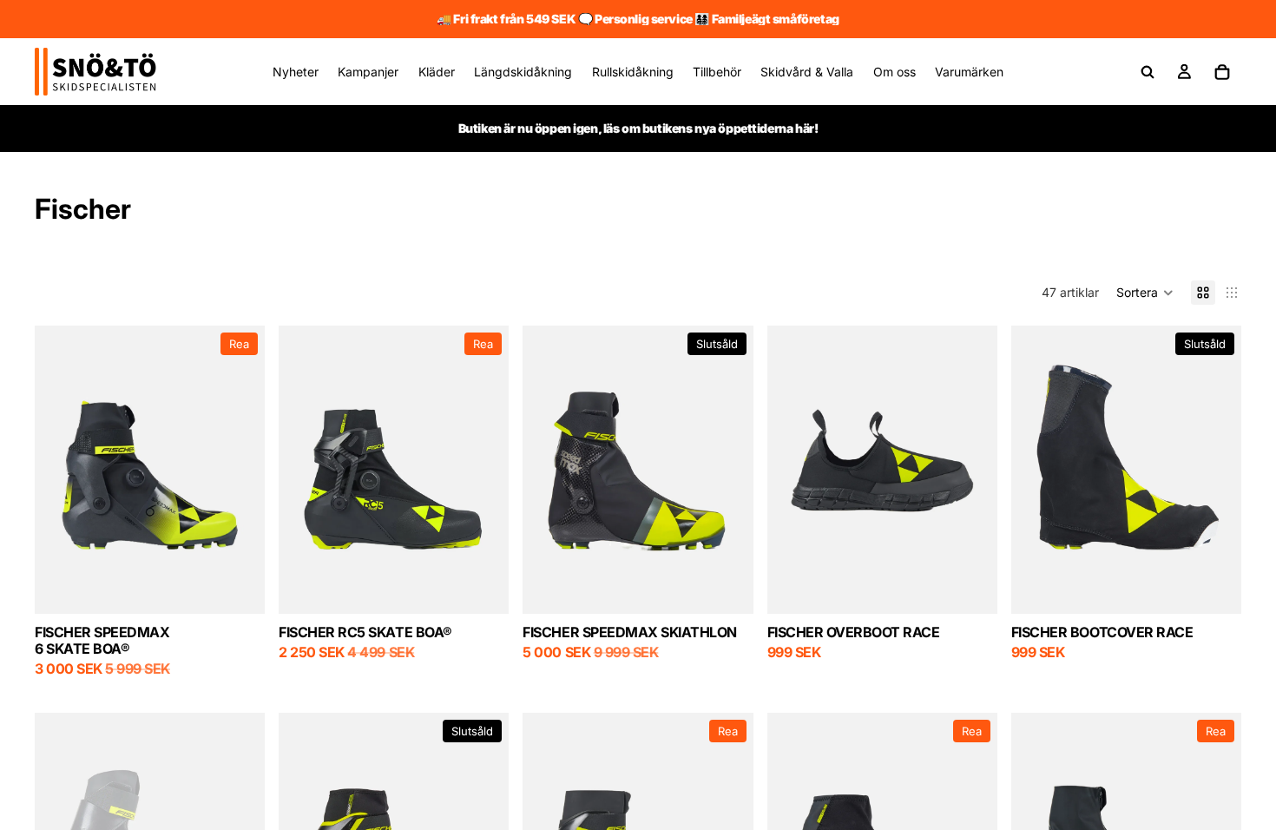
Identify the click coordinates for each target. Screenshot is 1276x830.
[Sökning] (1147, 72)
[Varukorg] (1222, 72)
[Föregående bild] (549, 470)
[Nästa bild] (727, 470)
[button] (1145, 292)
